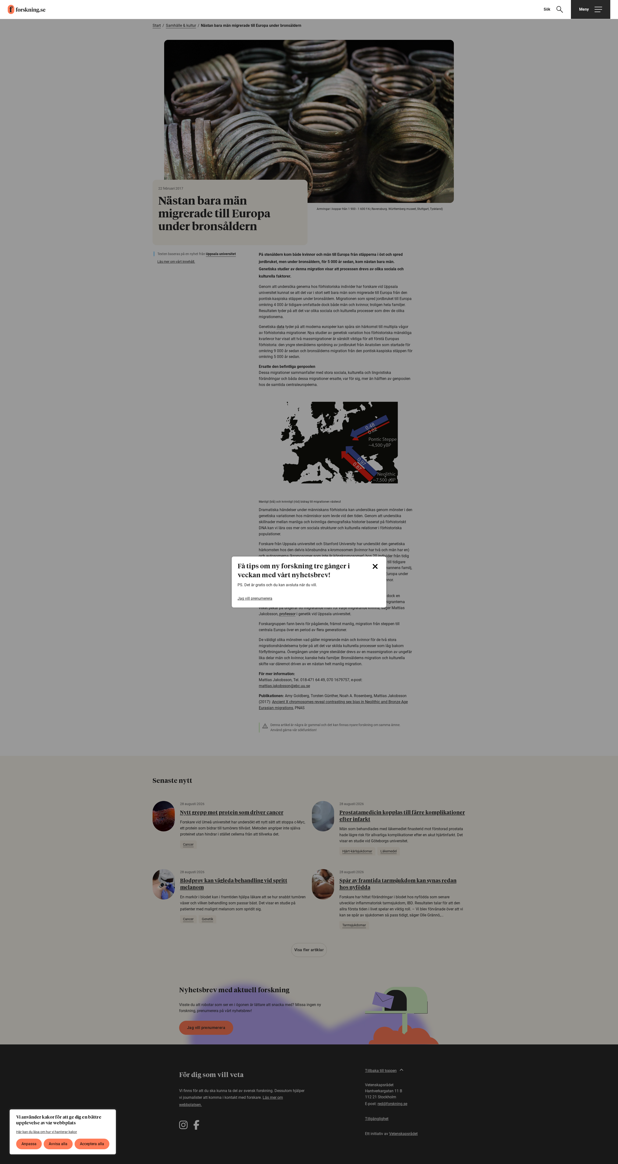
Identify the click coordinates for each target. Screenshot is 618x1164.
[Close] (375, 566)
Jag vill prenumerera (255, 598)
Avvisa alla (58, 1144)
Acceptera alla (92, 1144)
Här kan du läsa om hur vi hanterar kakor (46, 1132)
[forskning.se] (22, 9)
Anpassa (28, 1144)
